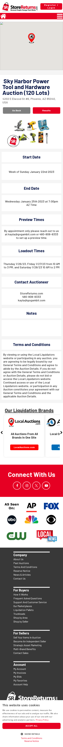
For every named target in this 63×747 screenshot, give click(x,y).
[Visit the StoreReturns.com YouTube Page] (46, 486)
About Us (18, 559)
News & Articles (22, 574)
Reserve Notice (21, 570)
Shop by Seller (20, 621)
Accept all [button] (32, 725)
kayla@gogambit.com (31, 300)
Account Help (20, 684)
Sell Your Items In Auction (27, 637)
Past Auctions (21, 563)
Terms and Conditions (31, 738)
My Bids (17, 676)
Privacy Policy (42, 719)
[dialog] (31, 723)
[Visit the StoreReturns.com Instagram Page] (27, 486)
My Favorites (20, 680)
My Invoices (19, 672)
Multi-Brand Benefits (24, 649)
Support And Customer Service (30, 602)
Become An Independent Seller (29, 641)
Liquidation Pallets (23, 609)
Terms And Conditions (25, 566)
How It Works (20, 594)
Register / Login (51, 6)
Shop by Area (20, 617)
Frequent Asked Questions (27, 598)
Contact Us (19, 578)
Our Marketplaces (22, 606)
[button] (31, 38)
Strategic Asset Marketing (27, 645)
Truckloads (19, 613)
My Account (19, 668)
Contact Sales (20, 652)
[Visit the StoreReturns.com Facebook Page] (17, 486)
